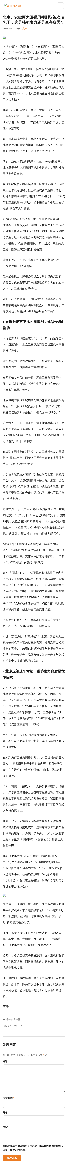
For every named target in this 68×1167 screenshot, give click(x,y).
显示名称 (8, 1097)
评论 (6, 1061)
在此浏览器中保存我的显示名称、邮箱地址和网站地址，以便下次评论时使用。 (33, 1147)
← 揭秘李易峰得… (12, 1019)
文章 (24, 28)
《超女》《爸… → (12, 1026)
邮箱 (6, 1112)
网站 (5, 1126)
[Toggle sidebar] (60, 5)
